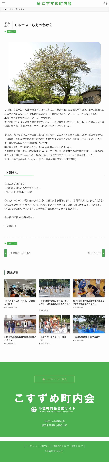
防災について (77, 446)
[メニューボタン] (3, 3)
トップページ (31, 446)
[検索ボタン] (105, 3)
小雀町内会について (60, 446)
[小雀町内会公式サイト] (54, 3)
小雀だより (11, 31)
